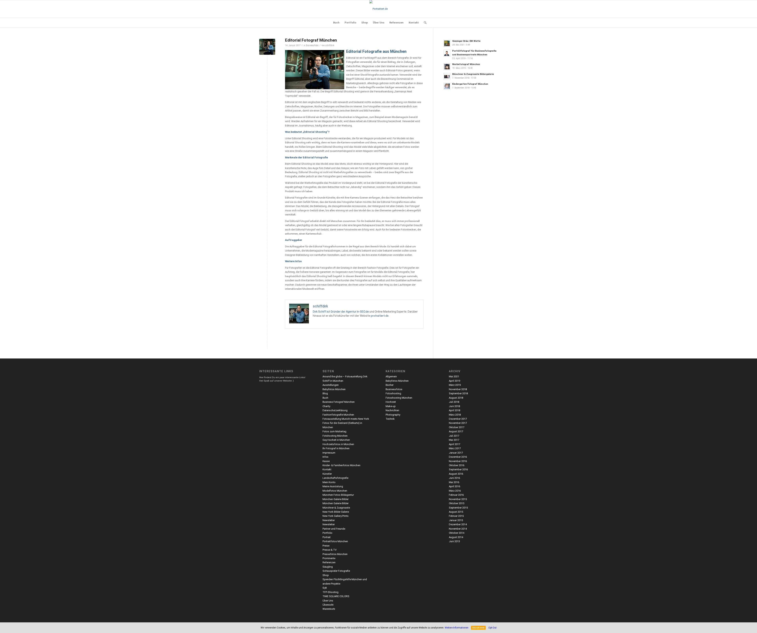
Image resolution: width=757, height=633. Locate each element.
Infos (325, 456)
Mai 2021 (454, 376)
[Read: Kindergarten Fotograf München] (446, 86)
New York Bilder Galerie (336, 511)
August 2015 (456, 511)
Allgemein (391, 376)
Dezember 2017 (458, 418)
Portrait (327, 537)
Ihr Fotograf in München (336, 448)
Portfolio (327, 532)
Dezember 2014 (458, 524)
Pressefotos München (335, 554)
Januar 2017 (456, 452)
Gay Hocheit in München (336, 439)
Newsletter (329, 520)
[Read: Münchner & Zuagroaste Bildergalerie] (446, 76)
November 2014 (458, 528)
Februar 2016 (456, 494)
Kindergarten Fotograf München (470, 84)
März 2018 (455, 414)
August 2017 (456, 431)
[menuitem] (336, 23)
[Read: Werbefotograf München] (446, 66)
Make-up (391, 406)
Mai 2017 (454, 439)
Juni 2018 (454, 406)
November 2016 (458, 461)
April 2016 (454, 486)
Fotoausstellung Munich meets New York (346, 418)
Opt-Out (492, 627)
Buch (325, 397)
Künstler (327, 473)
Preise (326, 545)
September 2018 (458, 393)
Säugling (328, 566)
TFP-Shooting (330, 592)
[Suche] (423, 23)
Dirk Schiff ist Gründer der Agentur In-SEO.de (341, 311)
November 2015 (458, 499)
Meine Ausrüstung (333, 486)
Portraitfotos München (335, 541)
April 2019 (454, 380)
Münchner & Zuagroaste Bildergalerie (473, 74)
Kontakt (327, 469)
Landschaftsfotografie (335, 477)
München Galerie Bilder (336, 499)
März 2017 (455, 448)
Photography (393, 414)
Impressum (329, 452)
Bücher (389, 384)
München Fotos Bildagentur (338, 494)
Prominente (329, 558)
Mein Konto (329, 482)
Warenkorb (329, 608)
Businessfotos (312, 45)
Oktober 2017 (456, 427)
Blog (325, 393)
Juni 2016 (454, 477)
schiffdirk (329, 45)
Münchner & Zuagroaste (336, 507)
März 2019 (455, 384)
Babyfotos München (334, 389)
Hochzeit (391, 401)
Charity (326, 406)
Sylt (325, 587)
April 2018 (454, 410)
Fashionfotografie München (338, 414)
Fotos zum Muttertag (334, 431)
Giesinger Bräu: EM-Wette (466, 41)
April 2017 (454, 444)
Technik (390, 418)
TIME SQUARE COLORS (336, 596)
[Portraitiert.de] (378, 9)
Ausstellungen (331, 384)
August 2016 (456, 473)
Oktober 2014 (456, 532)
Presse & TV (330, 549)
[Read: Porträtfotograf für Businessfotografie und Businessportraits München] (446, 53)
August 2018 (456, 397)
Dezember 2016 (458, 456)
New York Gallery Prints (336, 515)
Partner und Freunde (334, 528)
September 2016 (458, 469)
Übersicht (328, 604)
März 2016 (455, 490)
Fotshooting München (335, 435)
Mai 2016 (454, 482)
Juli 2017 (454, 435)
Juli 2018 (454, 401)
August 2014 (456, 537)
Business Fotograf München (339, 401)
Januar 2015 (456, 520)
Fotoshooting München (399, 397)
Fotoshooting (393, 393)
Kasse (326, 461)
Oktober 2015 (456, 503)
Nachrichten (392, 410)
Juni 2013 (454, 541)
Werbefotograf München (466, 64)
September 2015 (458, 507)
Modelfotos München (335, 490)
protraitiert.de (380, 315)
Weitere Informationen (456, 627)
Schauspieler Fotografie (336, 570)
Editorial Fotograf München (311, 40)
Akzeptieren (478, 627)
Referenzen (329, 562)
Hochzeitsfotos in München (338, 444)
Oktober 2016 (456, 465)
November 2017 (458, 422)
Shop (326, 575)
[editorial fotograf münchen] (267, 47)
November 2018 (458, 389)
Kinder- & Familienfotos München (341, 465)
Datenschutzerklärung (335, 410)
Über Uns (328, 600)
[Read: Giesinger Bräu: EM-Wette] (446, 43)
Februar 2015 (456, 515)
